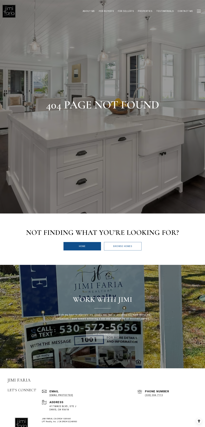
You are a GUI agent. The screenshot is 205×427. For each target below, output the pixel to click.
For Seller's (126, 11)
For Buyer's (106, 11)
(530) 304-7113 (154, 395)
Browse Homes (122, 246)
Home (82, 246)
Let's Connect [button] (102, 334)
